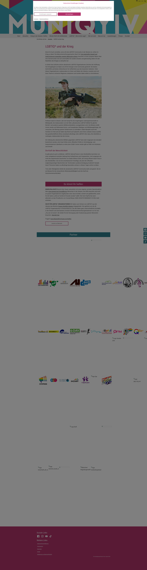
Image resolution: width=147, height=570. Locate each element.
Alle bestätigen (69, 14)
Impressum (36, 19)
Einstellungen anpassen (45, 14)
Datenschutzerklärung (43, 19)
